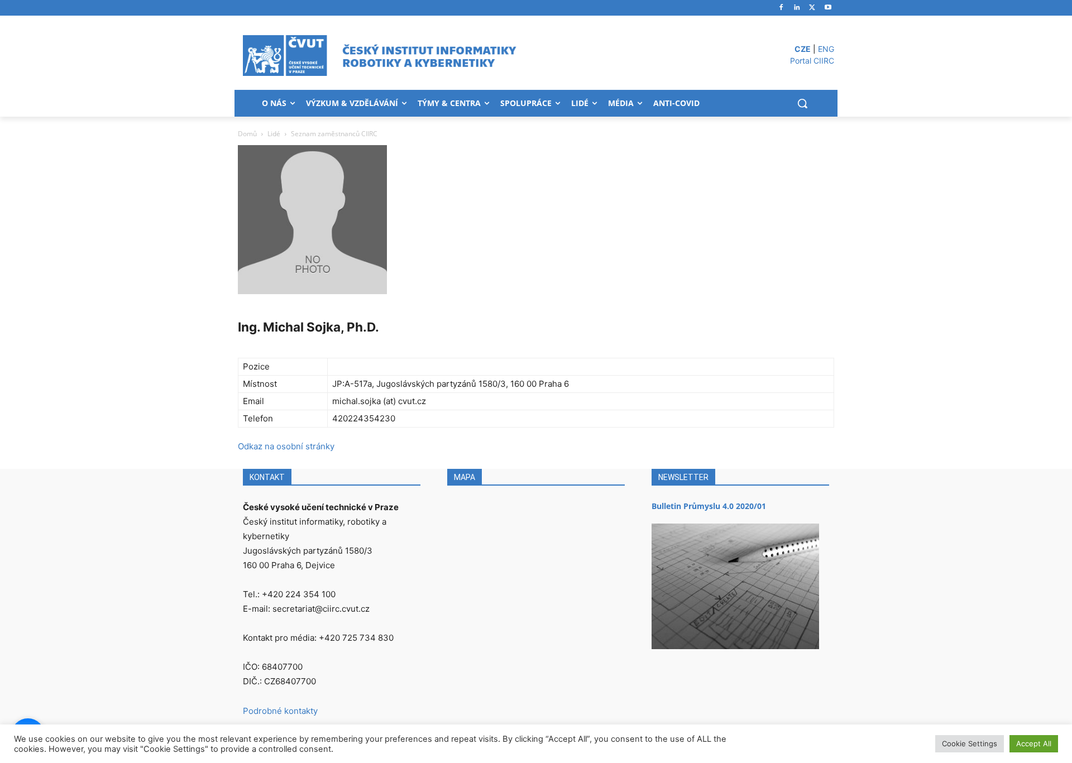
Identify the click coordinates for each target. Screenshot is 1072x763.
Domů (247, 133)
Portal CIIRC (812, 60)
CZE (803, 49)
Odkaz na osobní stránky (286, 446)
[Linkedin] (797, 8)
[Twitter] (812, 8)
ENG (826, 49)
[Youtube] (827, 8)
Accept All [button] (1033, 743)
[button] (802, 103)
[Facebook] (781, 8)
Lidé (273, 133)
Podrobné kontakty (280, 711)
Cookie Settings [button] (969, 743)
